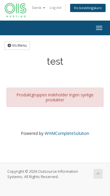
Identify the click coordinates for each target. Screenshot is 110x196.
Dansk (37, 7)
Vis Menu (19, 45)
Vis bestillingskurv (88, 8)
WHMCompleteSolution (67, 133)
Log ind (55, 7)
